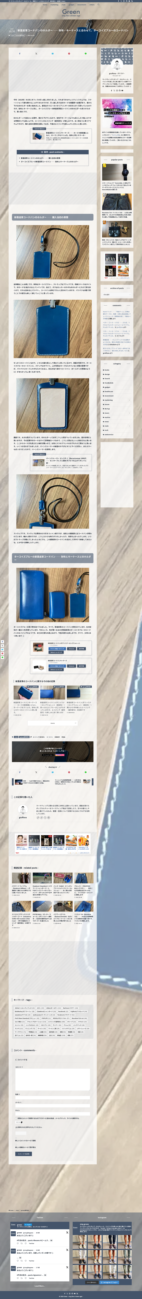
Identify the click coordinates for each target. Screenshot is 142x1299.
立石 (52, 1035)
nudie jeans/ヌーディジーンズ (44, 1015)
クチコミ (82, 1022)
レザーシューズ (83, 1028)
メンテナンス (79, 1025)
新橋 (63, 1032)
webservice (109, 434)
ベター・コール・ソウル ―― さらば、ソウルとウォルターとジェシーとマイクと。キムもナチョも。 (117, 324)
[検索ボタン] (98, 4)
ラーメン (42, 1028)
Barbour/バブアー (70, 1008)
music (107, 413)
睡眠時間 (42, 1035)
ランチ (19, 1028)
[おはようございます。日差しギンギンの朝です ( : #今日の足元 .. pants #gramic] (95, 1242)
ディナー (57, 1025)
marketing (109, 400)
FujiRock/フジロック (79, 1011)
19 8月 (38, 1250)
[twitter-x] (121, 1)
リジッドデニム (68, 1028)
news (107, 422)
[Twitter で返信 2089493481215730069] (18, 1278)
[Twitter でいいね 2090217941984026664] (26, 1260)
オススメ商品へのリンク (57, 649)
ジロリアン (46, 1025)
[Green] (71, 13)
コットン (19, 1025)
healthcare (109, 391)
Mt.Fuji (107, 409)
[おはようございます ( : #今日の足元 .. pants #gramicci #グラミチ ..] (95, 1272)
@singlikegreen (28, 1233)
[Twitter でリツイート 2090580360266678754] (22, 1243)
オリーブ (71, 1022)
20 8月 (38, 1233)
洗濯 (80, 1032)
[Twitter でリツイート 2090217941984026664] (22, 1260)
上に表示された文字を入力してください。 (29, 1127)
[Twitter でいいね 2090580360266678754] (26, 1243)
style (12, 35)
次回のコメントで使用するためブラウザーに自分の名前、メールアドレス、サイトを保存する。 (48, 1118)
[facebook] (118, 1)
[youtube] (129, 1)
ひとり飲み (20, 1022)
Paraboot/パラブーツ (66, 1015)
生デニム (19, 1035)
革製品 (63, 737)
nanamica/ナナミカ (22, 1015)
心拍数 (43, 1032)
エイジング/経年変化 (39, 737)
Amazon (71, 649)
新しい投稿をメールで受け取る (25, 1147)
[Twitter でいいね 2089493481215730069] (26, 1278)
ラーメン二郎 (53, 1028)
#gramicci (37, 1275)
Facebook (63, 1011)
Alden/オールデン (53, 1008)
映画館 (71, 1032)
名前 (17, 1094)
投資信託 (53, 1032)
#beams (36, 1240)
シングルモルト (32, 1025)
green (19, 1232)
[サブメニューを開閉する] (129, 400)
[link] (38, 817)
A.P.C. (40, 1008)
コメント (19, 1067)
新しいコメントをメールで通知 (25, 1140)
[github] (126, 1)
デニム (67, 1025)
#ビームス (44, 1240)
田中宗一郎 (31, 1035)
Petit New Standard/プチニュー (27, 1018)
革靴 (70, 1035)
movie (107, 404)
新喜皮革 (57, 737)
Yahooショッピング (56, 652)
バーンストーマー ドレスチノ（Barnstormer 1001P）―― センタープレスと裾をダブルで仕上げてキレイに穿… (66, 460)
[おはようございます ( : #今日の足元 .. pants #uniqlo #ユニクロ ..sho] (110, 1272)
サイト (17, 1110)
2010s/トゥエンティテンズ (25, 1008)
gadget (107, 387)
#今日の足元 (21, 1240)
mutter (107, 417)
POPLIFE (46, 1018)
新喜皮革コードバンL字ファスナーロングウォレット (64, 643)
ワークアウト (20, 1032)
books (107, 370)
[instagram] (124, 1)
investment (109, 396)
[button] (20, 53)
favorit (107, 378)
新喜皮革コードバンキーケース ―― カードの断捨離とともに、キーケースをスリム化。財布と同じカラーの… (67, 134)
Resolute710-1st (79, 1018)
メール (18, 1102)
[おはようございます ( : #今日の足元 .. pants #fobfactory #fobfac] (110, 1242)
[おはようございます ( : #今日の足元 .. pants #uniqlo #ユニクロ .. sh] (80, 1257)
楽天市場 (81, 649)
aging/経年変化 (20, 35)
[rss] (132, 1)
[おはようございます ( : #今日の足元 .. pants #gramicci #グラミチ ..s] (125, 1242)
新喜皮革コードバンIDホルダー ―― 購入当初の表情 (40, 158)
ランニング (30, 1028)
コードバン (49, 737)
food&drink (109, 383)
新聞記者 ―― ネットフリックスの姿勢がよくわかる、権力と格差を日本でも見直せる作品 (117, 342)
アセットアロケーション (36, 1022)
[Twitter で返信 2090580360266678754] (18, 1243)
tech (106, 430)
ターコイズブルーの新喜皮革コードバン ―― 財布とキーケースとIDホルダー (49, 161)
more (53, 723)
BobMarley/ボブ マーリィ (24, 1011)
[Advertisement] (52, 75)
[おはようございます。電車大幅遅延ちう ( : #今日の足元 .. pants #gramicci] (95, 1257)
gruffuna (23, 817)
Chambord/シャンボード (46, 1011)
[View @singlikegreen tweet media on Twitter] (51, 1240)
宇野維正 (32, 1032)
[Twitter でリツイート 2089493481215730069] (22, 1278)
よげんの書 (116, 135)
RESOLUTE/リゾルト (61, 1018)
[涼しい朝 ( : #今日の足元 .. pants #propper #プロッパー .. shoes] (125, 1257)
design (107, 374)
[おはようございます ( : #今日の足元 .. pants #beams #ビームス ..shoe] (80, 1242)
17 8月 (38, 1267)
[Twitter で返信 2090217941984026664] (18, 1260)
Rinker (56, 645)
